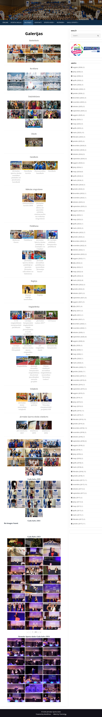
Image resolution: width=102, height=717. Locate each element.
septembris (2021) (79, 298)
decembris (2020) (78, 324)
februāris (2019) (78, 419)
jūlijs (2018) (76, 450)
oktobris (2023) (78, 202)
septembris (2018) (79, 441)
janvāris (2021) (77, 319)
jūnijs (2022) (77, 267)
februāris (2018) (78, 471)
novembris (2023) (78, 198)
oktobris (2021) (78, 293)
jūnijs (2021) (77, 311)
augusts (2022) (77, 258)
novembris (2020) (78, 328)
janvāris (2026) (77, 93)
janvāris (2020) (77, 371)
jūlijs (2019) (76, 398)
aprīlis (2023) (77, 224)
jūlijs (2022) (76, 263)
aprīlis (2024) (77, 176)
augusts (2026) (77, 67)
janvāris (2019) (77, 424)
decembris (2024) (78, 145)
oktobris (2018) (78, 437)
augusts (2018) (77, 445)
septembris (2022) (79, 254)
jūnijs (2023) (77, 215)
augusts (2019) (77, 393)
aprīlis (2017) (77, 511)
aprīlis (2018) (77, 463)
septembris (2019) (79, 389)
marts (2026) (77, 85)
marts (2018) (77, 467)
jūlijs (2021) (76, 306)
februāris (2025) (78, 137)
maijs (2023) (77, 219)
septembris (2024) (79, 159)
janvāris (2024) (77, 189)
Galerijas (27, 22)
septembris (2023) (79, 206)
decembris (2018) (78, 428)
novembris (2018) (78, 432)
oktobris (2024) (78, 154)
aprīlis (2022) (77, 276)
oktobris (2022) (78, 250)
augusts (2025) (77, 115)
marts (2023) (77, 228)
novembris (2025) (78, 102)
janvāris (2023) (77, 237)
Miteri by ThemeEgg (59, 714)
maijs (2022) (77, 272)
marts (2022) (77, 280)
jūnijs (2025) (77, 119)
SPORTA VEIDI (48, 22)
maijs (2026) (77, 76)
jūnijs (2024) (77, 167)
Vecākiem (60, 22)
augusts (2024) (77, 163)
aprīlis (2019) (77, 411)
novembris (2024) (78, 150)
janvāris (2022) (77, 289)
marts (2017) (77, 515)
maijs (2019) (77, 406)
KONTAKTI (38, 22)
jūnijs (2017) (77, 502)
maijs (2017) (77, 506)
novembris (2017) (78, 484)
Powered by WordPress (43, 714)
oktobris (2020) (78, 332)
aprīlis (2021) (77, 315)
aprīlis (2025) (77, 128)
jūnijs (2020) (77, 350)
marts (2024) (77, 180)
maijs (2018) (77, 458)
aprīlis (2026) (77, 80)
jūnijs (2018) (77, 454)
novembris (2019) (78, 380)
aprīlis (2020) (77, 358)
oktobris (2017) (78, 489)
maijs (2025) (77, 124)
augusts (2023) (77, 211)
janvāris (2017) (77, 524)
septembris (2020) (79, 337)
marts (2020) (77, 363)
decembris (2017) (78, 480)
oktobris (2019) (78, 385)
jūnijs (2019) (77, 402)
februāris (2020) (78, 367)
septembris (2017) (79, 493)
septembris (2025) (79, 111)
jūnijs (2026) (77, 72)
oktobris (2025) (78, 106)
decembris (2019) (78, 376)
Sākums (5, 22)
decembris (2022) (78, 241)
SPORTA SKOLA (16, 22)
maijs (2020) (77, 354)
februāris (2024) (78, 185)
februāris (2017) (78, 519)
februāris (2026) (78, 89)
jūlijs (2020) (76, 345)
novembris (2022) (78, 245)
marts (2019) (77, 415)
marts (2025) (77, 132)
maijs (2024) (77, 172)
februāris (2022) (78, 285)
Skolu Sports (72, 22)
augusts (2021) (77, 302)
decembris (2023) (78, 193)
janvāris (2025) (77, 141)
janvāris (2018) (77, 476)
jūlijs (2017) (76, 498)
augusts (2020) (77, 341)
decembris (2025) (78, 98)
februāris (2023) (78, 232)
